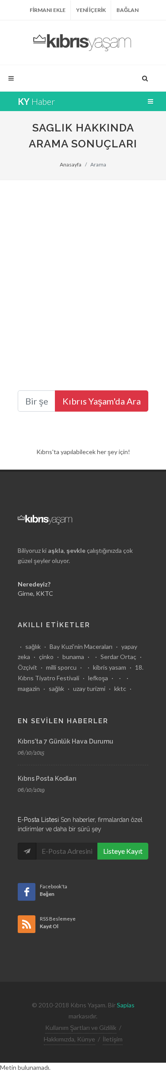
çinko (46, 656)
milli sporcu (61, 667)
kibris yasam (109, 667)
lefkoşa (98, 678)
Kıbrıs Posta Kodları (47, 778)
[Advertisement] (83, 268)
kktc (120, 688)
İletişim (113, 1039)
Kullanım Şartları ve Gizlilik (80, 1027)
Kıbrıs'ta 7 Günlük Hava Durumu (65, 741)
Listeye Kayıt (123, 851)
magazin (29, 688)
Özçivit (27, 667)
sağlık (33, 646)
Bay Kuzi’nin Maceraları (81, 646)
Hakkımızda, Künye (69, 1039)
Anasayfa (70, 164)
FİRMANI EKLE (48, 10)
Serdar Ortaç (118, 656)
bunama (73, 656)
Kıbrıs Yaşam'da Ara (101, 401)
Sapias (126, 1005)
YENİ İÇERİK (91, 10)
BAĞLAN (127, 10)
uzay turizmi (89, 688)
